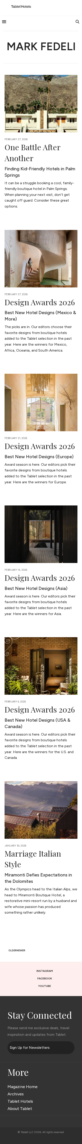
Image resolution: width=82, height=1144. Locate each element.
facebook (44, 978)
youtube (44, 986)
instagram (44, 971)
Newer (21, 950)
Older (12, 950)
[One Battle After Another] (41, 103)
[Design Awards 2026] (41, 258)
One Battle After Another (32, 152)
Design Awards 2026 (40, 302)
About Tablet (20, 1108)
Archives (16, 1094)
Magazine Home (23, 1086)
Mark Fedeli (41, 46)
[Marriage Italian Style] (41, 810)
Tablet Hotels (20, 1101)
